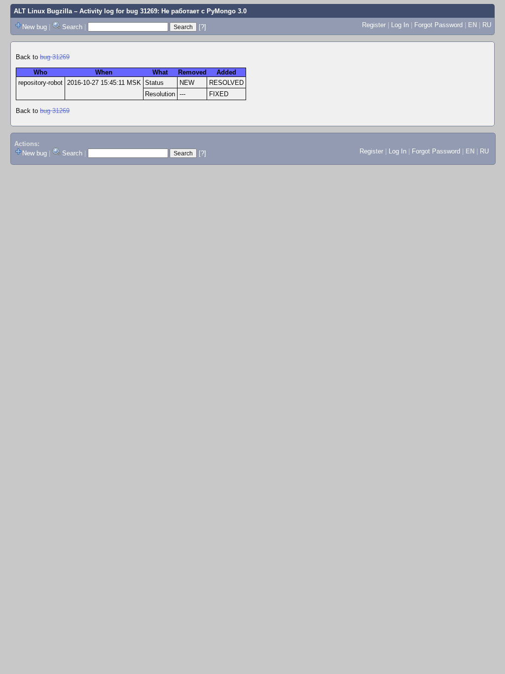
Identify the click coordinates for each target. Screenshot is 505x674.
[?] (202, 27)
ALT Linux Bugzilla (43, 11)
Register (374, 25)
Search (72, 27)
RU (486, 25)
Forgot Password (438, 25)
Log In (400, 25)
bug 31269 (55, 57)
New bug (34, 27)
